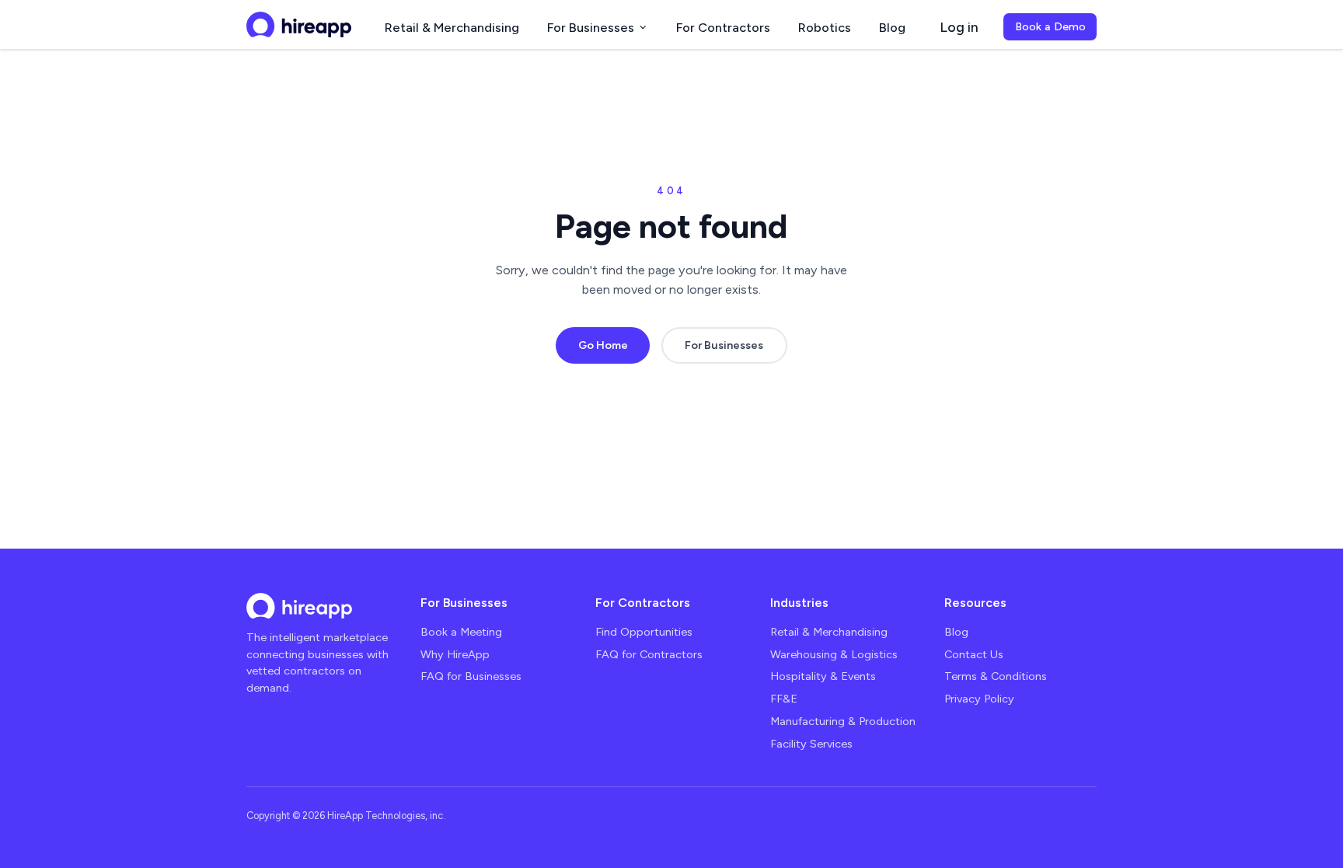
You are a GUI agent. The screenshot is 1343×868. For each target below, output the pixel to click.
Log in (959, 27)
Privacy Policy (979, 699)
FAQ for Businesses (471, 676)
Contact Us (973, 654)
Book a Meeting (461, 632)
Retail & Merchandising (452, 27)
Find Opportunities (643, 632)
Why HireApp (455, 654)
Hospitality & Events (823, 676)
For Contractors (723, 27)
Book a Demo (1050, 26)
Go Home (603, 345)
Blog (892, 27)
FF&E (783, 699)
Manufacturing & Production (843, 721)
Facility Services (811, 744)
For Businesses (590, 27)
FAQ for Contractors (649, 654)
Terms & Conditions (995, 676)
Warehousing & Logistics (834, 654)
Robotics (824, 27)
